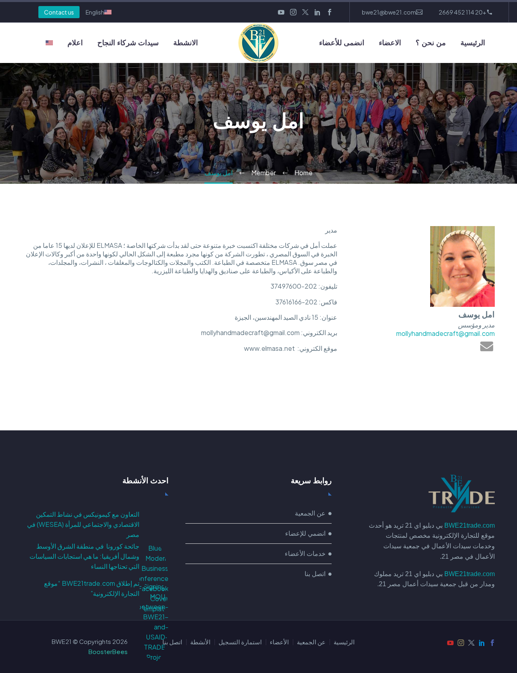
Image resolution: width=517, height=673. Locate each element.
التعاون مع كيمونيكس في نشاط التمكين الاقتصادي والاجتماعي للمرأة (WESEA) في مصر (83, 524)
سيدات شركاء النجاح (128, 43)
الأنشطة (200, 642)
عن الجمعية (311, 642)
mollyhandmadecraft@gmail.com (445, 333)
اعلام (75, 43)
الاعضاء (390, 43)
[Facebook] (330, 12)
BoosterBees (108, 651)
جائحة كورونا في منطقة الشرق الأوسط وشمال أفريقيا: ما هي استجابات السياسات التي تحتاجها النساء (84, 556)
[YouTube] (281, 12)
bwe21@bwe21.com (389, 12)
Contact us (59, 12)
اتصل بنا (172, 642)
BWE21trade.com (469, 525)
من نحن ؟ (431, 43)
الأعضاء (279, 642)
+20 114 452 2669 (462, 12)
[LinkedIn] (317, 12)
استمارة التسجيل (240, 642)
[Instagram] (293, 12)
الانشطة (185, 43)
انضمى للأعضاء (341, 43)
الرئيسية (472, 43)
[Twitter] (305, 12)
